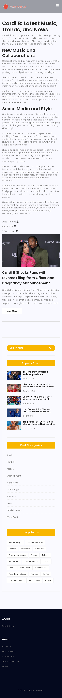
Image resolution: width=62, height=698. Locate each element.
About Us (6, 646)
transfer (48, 580)
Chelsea (12, 548)
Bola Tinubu (34, 580)
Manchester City (31, 561)
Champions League (17, 555)
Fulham (45, 555)
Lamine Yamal (41, 568)
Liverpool (34, 574)
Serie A (12, 568)
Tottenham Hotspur (17, 574)
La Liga (46, 574)
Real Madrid (14, 561)
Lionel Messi (24, 568)
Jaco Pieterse (9, 221)
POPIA (5, 666)
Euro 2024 (39, 548)
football (46, 561)
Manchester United (35, 542)
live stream (25, 548)
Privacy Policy (9, 651)
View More (12, 311)
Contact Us (8, 656)
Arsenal (34, 555)
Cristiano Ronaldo (16, 580)
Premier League (15, 542)
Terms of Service (10, 661)
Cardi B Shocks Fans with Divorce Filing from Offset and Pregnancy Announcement (28, 277)
